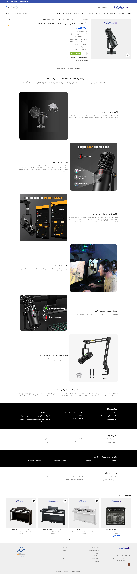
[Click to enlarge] (128, 55)
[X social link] (83, 61)
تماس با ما (64, 556)
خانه (87, 19)
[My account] (22, 7)
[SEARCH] (28, 7)
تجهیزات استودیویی (94, 556)
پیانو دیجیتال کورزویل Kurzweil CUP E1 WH (84, 530)
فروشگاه (65, 550)
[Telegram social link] (76, 61)
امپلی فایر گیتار (123, 532)
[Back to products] (9, 20)
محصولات (107, 532)
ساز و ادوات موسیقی (114, 532)
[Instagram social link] (129, 564)
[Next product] (7, 20)
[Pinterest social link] (80, 61)
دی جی (97, 564)
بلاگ (66, 553)
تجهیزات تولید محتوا (80, 19)
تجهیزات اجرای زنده (94, 558)
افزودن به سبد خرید (75, 53)
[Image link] (123, 548)
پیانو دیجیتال (94, 532)
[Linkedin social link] (78, 61)
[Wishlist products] (12, 7)
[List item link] (115, 561)
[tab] (77, 67)
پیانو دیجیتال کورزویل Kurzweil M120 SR (21, 530)
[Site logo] (121, 7)
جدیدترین (88, 532)
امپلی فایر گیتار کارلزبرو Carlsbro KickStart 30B (115, 530)
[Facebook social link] (84, 61)
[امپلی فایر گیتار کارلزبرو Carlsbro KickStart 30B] (116, 513)
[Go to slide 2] (67, 539)
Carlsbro (116, 533)
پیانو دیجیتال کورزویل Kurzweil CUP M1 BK (52, 530)
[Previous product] (11, 20)
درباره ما (65, 558)
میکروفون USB (69, 19)
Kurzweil (84, 533)
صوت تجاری (96, 561)
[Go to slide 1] (69, 539)
